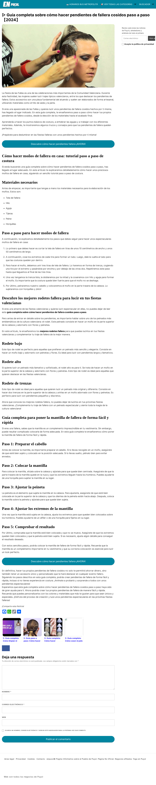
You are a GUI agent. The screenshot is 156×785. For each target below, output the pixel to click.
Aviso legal (9, 759)
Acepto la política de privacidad (139, 44)
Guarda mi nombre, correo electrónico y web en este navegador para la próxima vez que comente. (45, 730)
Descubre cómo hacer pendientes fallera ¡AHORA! (58, 143)
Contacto (41, 759)
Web (4, 717)
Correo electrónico (13, 704)
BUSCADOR (144, 4)
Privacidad (21, 759)
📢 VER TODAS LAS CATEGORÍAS (116, 4)
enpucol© (51, 759)
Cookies (31, 759)
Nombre (6, 692)
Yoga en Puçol (139, 759)
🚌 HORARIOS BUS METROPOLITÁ (82, 4)
